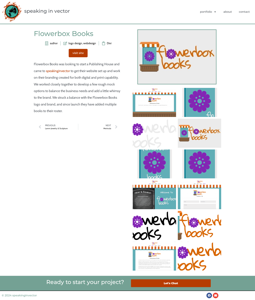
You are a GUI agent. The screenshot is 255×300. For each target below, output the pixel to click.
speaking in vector (47, 11)
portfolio (206, 11)
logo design (75, 43)
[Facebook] (209, 295)
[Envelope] (215, 295)
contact (244, 11)
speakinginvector (58, 71)
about (227, 11)
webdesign (89, 43)
